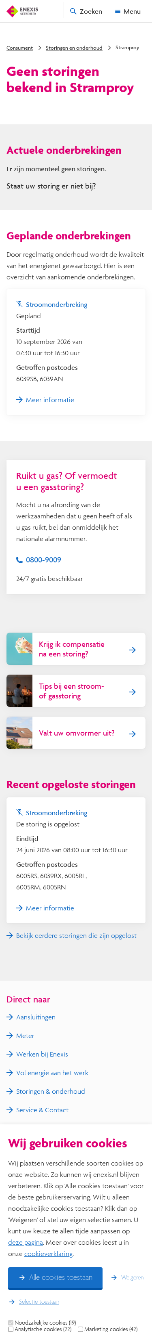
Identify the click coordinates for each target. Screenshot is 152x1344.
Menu (132, 11)
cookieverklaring (48, 1253)
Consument (19, 47)
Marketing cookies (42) (110, 1329)
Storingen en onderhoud (74, 47)
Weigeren (132, 1277)
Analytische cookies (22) (43, 1329)
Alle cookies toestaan (60, 1277)
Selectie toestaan (39, 1302)
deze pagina (25, 1242)
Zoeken (91, 11)
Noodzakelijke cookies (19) (45, 1322)
